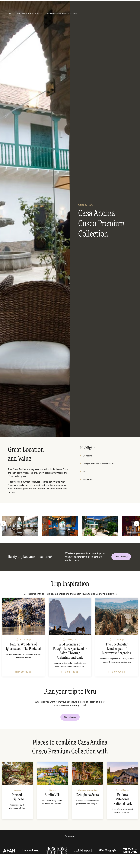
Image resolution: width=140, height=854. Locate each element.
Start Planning (121, 557)
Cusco (39, 14)
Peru (32, 14)
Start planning (70, 717)
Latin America (21, 14)
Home (10, 14)
